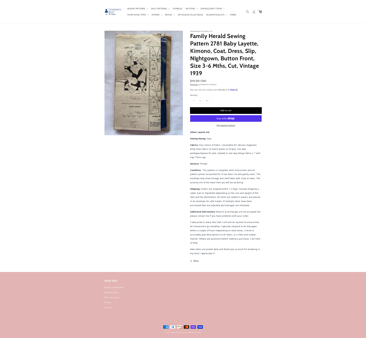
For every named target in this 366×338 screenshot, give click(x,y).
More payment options (226, 125)
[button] (137, 9)
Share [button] (196, 261)
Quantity (193, 95)
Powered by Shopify (194, 332)
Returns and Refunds (114, 287)
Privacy (107, 302)
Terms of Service (112, 297)
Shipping (194, 84)
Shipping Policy (111, 292)
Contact (108, 307)
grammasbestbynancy (178, 332)
